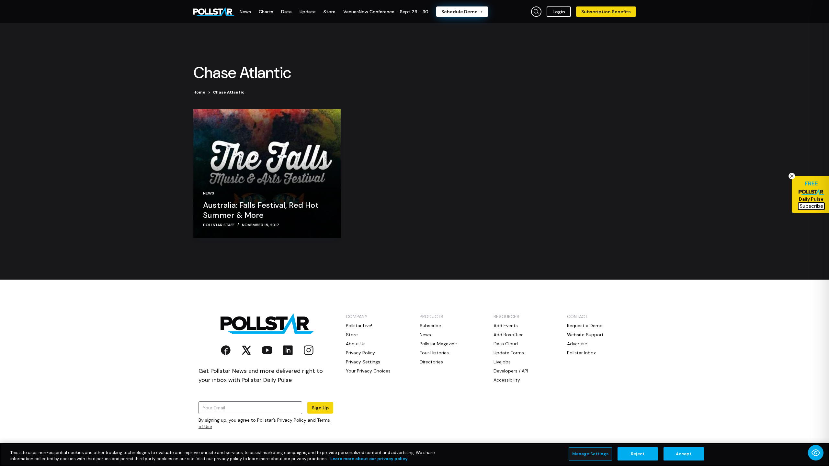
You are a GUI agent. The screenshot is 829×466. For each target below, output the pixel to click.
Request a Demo (585, 325)
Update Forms (509, 353)
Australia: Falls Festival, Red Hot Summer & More (261, 210)
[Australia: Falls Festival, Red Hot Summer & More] (267, 173)
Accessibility (507, 380)
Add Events (506, 325)
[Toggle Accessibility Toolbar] (815, 452)
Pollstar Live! (359, 325)
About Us (356, 344)
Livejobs (502, 362)
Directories (431, 362)
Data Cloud (506, 344)
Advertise (577, 344)
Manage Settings (590, 454)
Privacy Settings (363, 362)
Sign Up (320, 408)
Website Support (585, 335)
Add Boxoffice (509, 335)
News (208, 193)
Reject (638, 454)
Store (352, 335)
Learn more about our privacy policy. (369, 459)
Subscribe (430, 325)
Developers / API (511, 371)
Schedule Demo (459, 12)
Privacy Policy (291, 420)
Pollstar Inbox (581, 353)
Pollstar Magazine (438, 344)
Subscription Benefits (606, 12)
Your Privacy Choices (368, 371)
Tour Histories (434, 353)
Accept (684, 454)
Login (558, 12)
